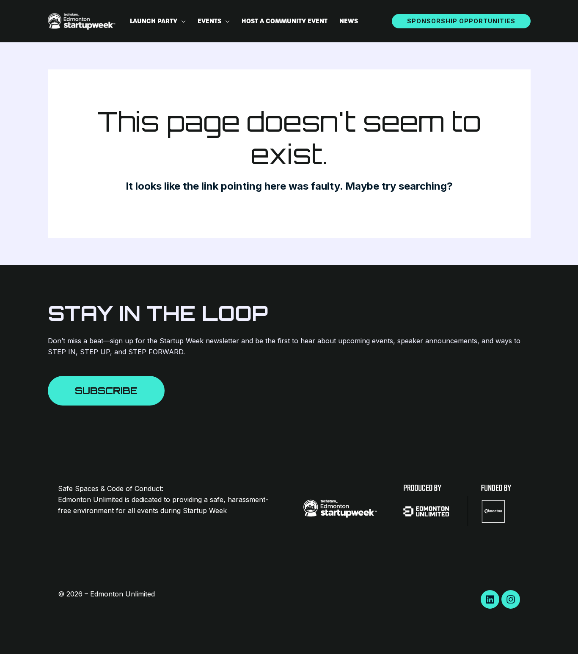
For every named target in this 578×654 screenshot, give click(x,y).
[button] (181, 21)
